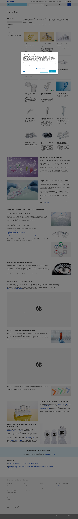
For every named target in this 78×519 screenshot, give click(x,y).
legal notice (43, 68)
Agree (52, 71)
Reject (44, 71)
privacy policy (38, 68)
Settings (24, 71)
